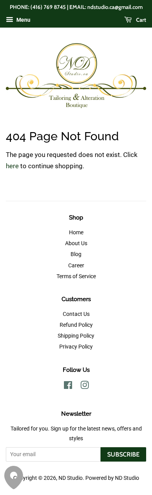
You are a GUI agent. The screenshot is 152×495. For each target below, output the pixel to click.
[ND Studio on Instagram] (84, 386)
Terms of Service (76, 276)
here (12, 166)
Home (76, 232)
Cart (140, 19)
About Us (76, 243)
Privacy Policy (76, 346)
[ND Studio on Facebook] (68, 386)
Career (76, 265)
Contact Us (76, 314)
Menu (22, 20)
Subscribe (123, 454)
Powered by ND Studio (112, 478)
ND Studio (70, 478)
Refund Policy (76, 325)
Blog (76, 254)
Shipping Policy (76, 336)
